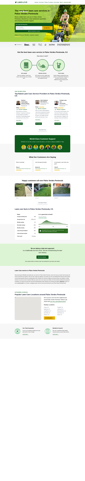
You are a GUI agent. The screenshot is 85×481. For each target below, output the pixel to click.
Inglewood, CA (47, 309)
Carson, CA (46, 307)
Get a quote (56, 2)
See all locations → (49, 317)
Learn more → (26, 334)
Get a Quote (19, 123)
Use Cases (41, 2)
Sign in (61, 2)
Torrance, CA (46, 314)
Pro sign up (50, 2)
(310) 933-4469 (67, 2)
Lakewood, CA (60, 309)
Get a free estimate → (42, 257)
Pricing (46, 2)
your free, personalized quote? (58, 301)
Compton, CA (60, 307)
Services (36, 2)
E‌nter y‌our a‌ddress (19, 27)
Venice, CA (59, 314)
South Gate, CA (60, 312)
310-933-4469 (20, 283)
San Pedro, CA (47, 312)
